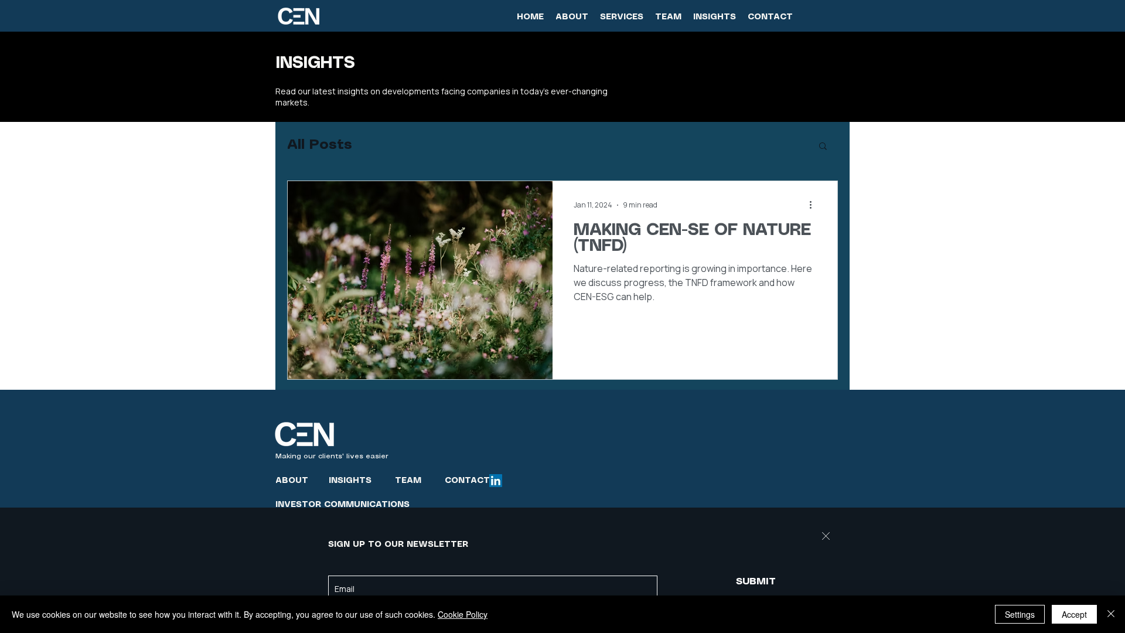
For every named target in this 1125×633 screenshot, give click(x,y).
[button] (826, 536)
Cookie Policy (463, 614)
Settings (1020, 614)
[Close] (1111, 614)
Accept (1074, 614)
